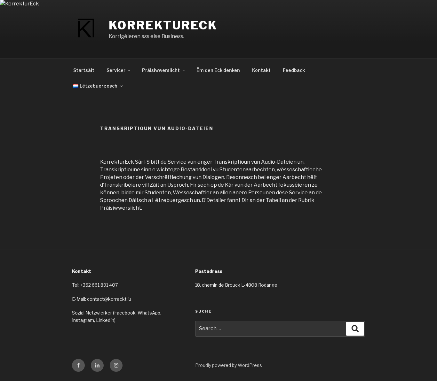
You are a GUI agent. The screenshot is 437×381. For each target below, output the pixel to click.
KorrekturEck (163, 25)
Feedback (294, 70)
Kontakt (261, 70)
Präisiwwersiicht (161, 70)
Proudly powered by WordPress (228, 365)
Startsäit (83, 70)
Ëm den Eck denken (218, 70)
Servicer (116, 70)
